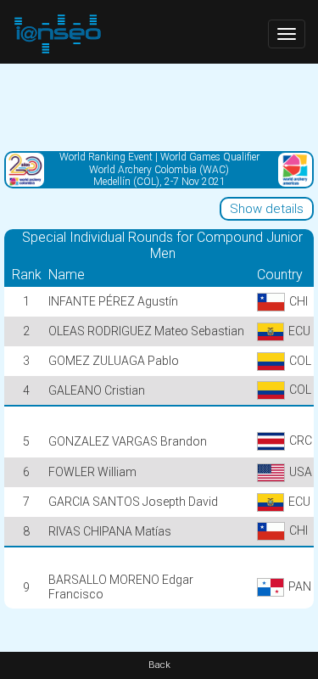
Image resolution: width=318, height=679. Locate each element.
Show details (267, 208)
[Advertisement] (159, 106)
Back (159, 665)
